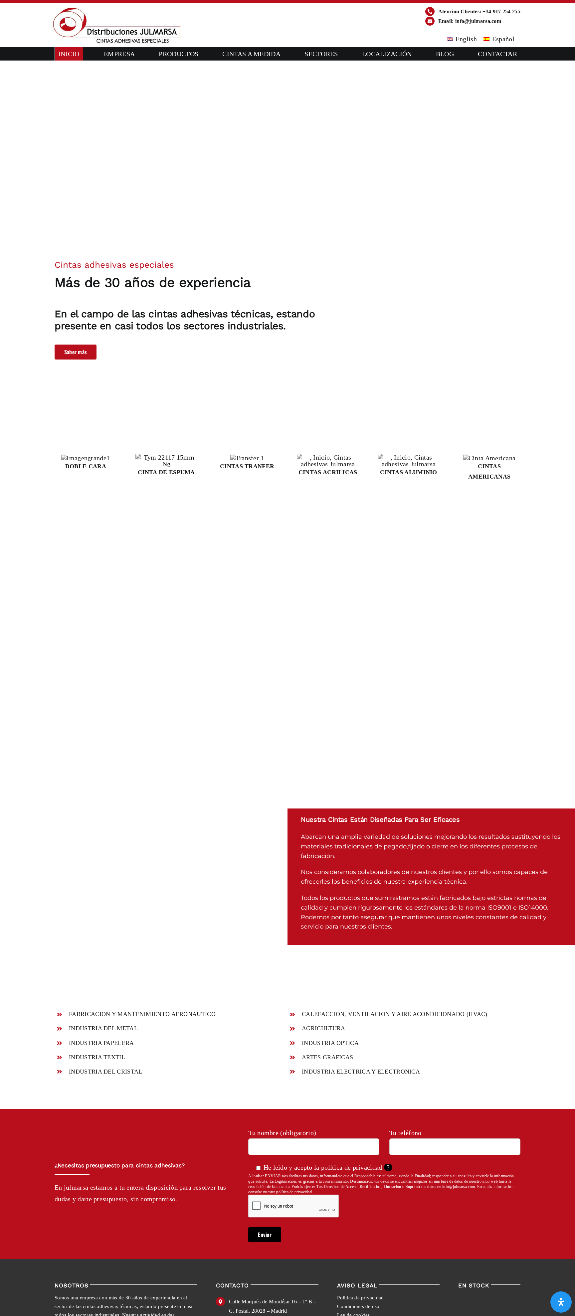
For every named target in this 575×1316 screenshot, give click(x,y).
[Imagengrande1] (85, 458)
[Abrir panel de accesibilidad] (561, 1302)
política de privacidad (351, 1167)
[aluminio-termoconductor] (409, 457)
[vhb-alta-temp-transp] (328, 457)
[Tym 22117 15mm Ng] (166, 457)
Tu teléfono (405, 1132)
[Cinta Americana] (489, 458)
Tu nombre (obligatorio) (282, 1132)
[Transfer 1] (247, 458)
